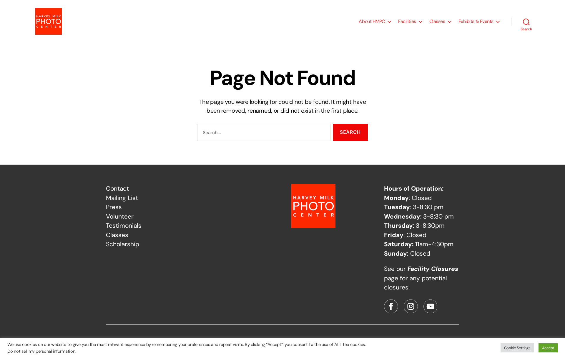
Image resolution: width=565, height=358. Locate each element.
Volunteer (120, 216)
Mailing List (122, 198)
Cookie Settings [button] (517, 347)
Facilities (407, 21)
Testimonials (124, 226)
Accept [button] (548, 347)
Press (114, 207)
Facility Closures (433, 269)
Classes (437, 21)
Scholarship (122, 244)
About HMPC (372, 21)
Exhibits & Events (475, 21)
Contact (117, 188)
